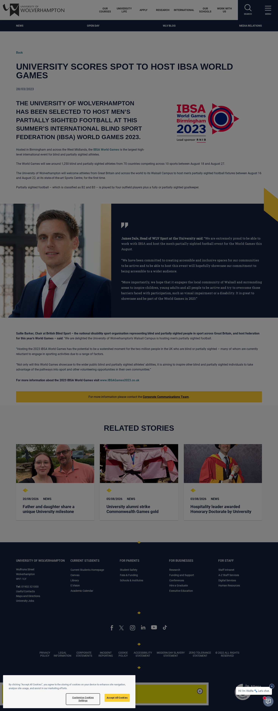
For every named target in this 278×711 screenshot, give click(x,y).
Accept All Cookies (117, 697)
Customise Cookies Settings (83, 699)
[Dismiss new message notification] (271, 686)
